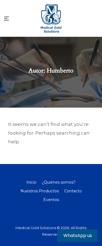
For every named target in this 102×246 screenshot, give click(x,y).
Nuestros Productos (39, 191)
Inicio (31, 182)
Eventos (51, 199)
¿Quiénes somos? (59, 182)
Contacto (73, 191)
